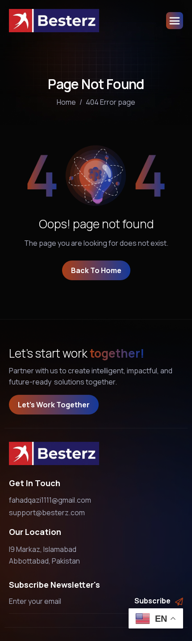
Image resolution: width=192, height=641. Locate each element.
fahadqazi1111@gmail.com (50, 500)
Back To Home (96, 270)
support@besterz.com (47, 512)
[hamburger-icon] (174, 20)
